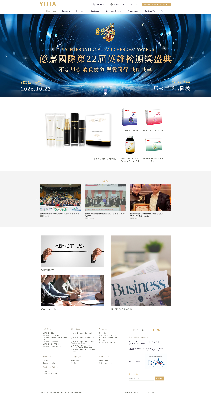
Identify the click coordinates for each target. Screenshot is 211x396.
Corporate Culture (107, 342)
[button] (100, 87)
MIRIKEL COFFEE (51, 344)
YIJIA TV (101, 4)
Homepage (51, 11)
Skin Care (75, 329)
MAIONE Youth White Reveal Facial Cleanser (81, 346)
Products (80, 11)
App (163, 11)
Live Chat (103, 361)
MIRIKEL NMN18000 (52, 346)
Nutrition (47, 329)
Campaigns (133, 11)
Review (102, 340)
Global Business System (156, 4)
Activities (75, 361)
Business (95, 11)
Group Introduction (107, 335)
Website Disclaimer (133, 392)
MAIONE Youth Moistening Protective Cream (83, 342)
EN (136, 4)
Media (73, 363)
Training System (50, 373)
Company (66, 11)
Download (150, 392)
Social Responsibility (108, 338)
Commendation (49, 363)
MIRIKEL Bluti (49, 333)
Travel (45, 361)
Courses (46, 371)
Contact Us (150, 11)
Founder (103, 333)
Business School (114, 11)
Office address (105, 363)
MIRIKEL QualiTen (51, 335)
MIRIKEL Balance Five (53, 342)
